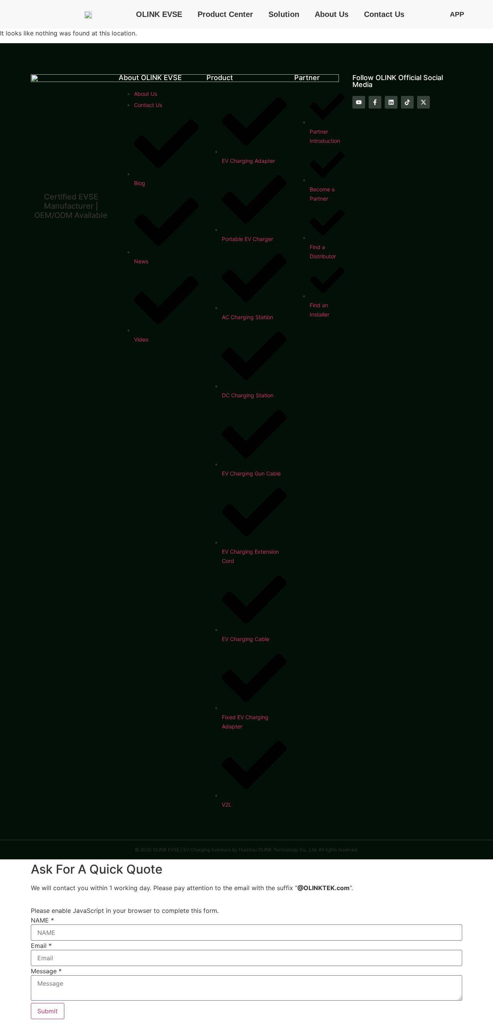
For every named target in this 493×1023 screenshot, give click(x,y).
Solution (283, 14)
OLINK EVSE (159, 14)
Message (46, 971)
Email (41, 946)
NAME (42, 920)
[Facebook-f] (375, 102)
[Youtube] (358, 102)
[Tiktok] (407, 102)
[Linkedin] (391, 102)
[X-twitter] (423, 102)
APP (457, 14)
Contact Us (384, 14)
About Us (332, 14)
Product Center (225, 14)
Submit (47, 1011)
